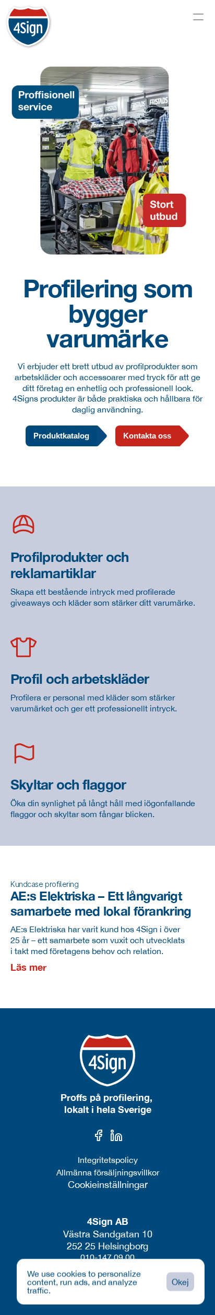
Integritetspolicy (108, 1159)
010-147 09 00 (107, 1257)
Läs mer (28, 967)
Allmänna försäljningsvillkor (107, 1172)
